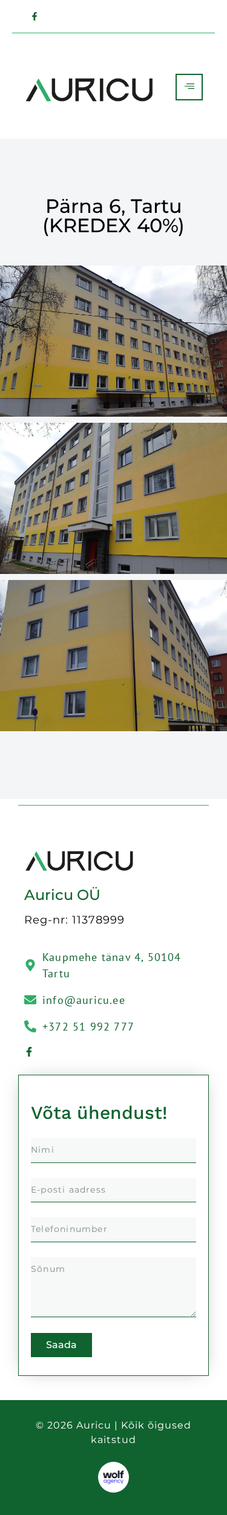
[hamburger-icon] (189, 87)
